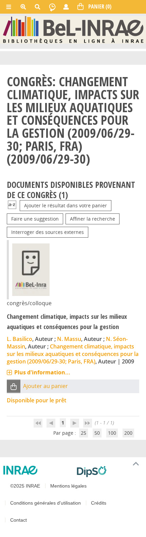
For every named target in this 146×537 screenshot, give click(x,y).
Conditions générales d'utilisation (45, 503)
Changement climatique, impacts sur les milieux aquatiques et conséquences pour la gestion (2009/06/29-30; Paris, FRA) (73, 354)
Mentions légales (68, 486)
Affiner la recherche (92, 218)
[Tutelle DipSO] (109, 471)
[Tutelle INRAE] (37, 470)
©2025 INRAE (25, 486)
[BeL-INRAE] (73, 29)
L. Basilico (19, 339)
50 (97, 433)
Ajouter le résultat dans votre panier (65, 205)
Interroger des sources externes (47, 232)
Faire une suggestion (35, 218)
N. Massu (69, 339)
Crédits (98, 503)
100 (112, 433)
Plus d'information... (42, 372)
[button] (13, 386)
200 (128, 433)
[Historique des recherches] (52, 7)
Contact (18, 520)
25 (83, 433)
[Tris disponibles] (12, 205)
